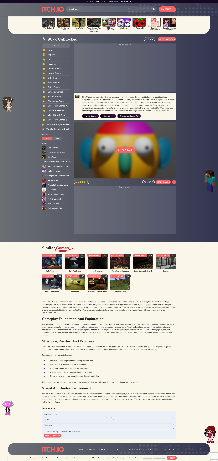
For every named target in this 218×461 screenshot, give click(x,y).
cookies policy (160, 458)
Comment (148, 182)
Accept (171, 458)
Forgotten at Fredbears (120, 271)
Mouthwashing (97, 271)
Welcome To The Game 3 (97, 292)
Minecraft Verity (120, 292)
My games (166, 9)
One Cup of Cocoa (52, 292)
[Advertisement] (125, 69)
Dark (57, 138)
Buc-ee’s (166, 271)
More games (163, 182)
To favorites (168, 39)
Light (47, 138)
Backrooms (75, 292)
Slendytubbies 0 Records (143, 271)
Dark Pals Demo (75, 271)
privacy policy (148, 458)
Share (151, 39)
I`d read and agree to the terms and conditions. (65, 432)
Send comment (52, 435)
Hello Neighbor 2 (52, 271)
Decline (183, 458)
